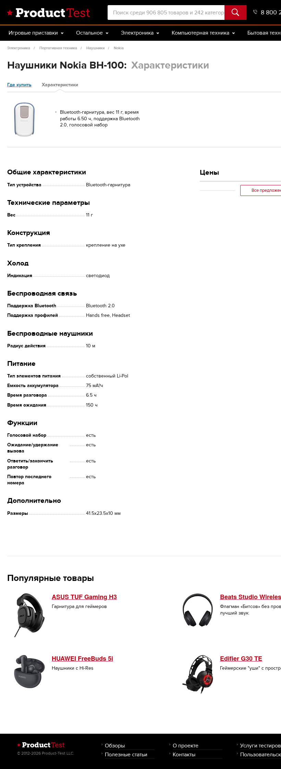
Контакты (184, 754)
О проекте (185, 745)
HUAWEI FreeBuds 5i (82, 658)
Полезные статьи (126, 754)
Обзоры (115, 745)
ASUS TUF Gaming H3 (84, 596)
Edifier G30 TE (241, 658)
